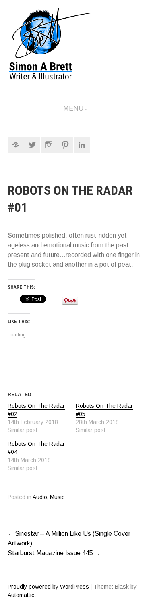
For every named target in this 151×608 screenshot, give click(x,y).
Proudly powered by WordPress (48, 586)
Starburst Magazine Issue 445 (50, 552)
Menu (73, 108)
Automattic (21, 595)
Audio (40, 497)
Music (57, 497)
